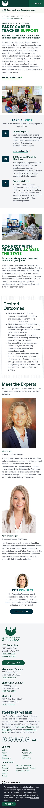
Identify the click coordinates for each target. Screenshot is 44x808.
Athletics (25, 750)
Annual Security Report (25, 768)
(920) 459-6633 (9, 691)
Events (4, 773)
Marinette (29, 729)
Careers (5, 771)
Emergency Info (22, 771)
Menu (38, 4)
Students (25, 755)
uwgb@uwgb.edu (9, 656)
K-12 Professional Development (18, 10)
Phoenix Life (26, 753)
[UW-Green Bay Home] (5, 3)
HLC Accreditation (23, 765)
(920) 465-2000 (8, 653)
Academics (6, 758)
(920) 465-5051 (8, 704)
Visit (3, 750)
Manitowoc (30, 727)
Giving (4, 776)
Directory (5, 768)
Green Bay (21, 727)
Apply (4, 753)
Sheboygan (6, 729)
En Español (26, 758)
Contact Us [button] (21, 611)
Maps (4, 765)
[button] (4, 739)
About (4, 755)
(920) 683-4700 (9, 677)
